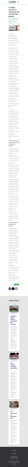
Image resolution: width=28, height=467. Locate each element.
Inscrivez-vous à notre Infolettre (14, 457)
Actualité (16, 284)
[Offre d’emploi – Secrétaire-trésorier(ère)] (14, 355)
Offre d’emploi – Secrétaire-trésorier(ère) (13, 367)
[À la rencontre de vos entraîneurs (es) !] (14, 404)
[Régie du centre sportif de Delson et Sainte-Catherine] (12, 2)
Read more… (13, 396)
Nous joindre (14, 453)
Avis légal (14, 450)
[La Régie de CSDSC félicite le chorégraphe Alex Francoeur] (14, 308)
